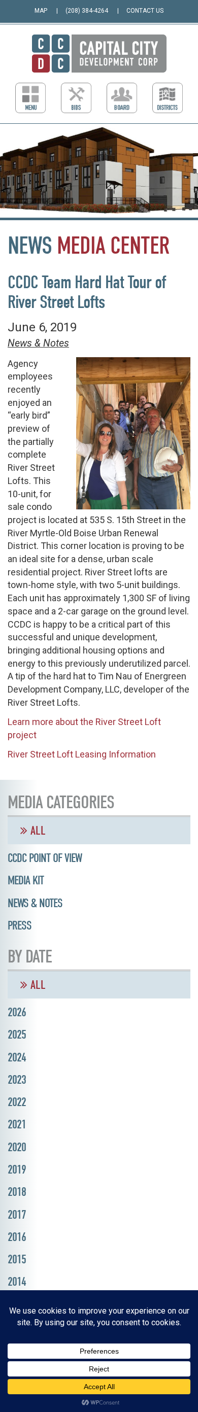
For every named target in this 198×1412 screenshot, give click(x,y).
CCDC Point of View (45, 858)
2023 (17, 1080)
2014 (17, 1282)
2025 (17, 1034)
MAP (41, 10)
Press (19, 925)
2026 (17, 1012)
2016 (17, 1237)
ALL (36, 830)
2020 (17, 1147)
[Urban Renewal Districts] (167, 98)
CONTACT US (144, 10)
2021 (17, 1124)
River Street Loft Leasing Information (82, 754)
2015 (17, 1259)
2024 (17, 1057)
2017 (17, 1215)
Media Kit (26, 880)
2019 (17, 1169)
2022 (17, 1102)
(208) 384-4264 (86, 10)
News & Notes (38, 343)
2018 (17, 1192)
